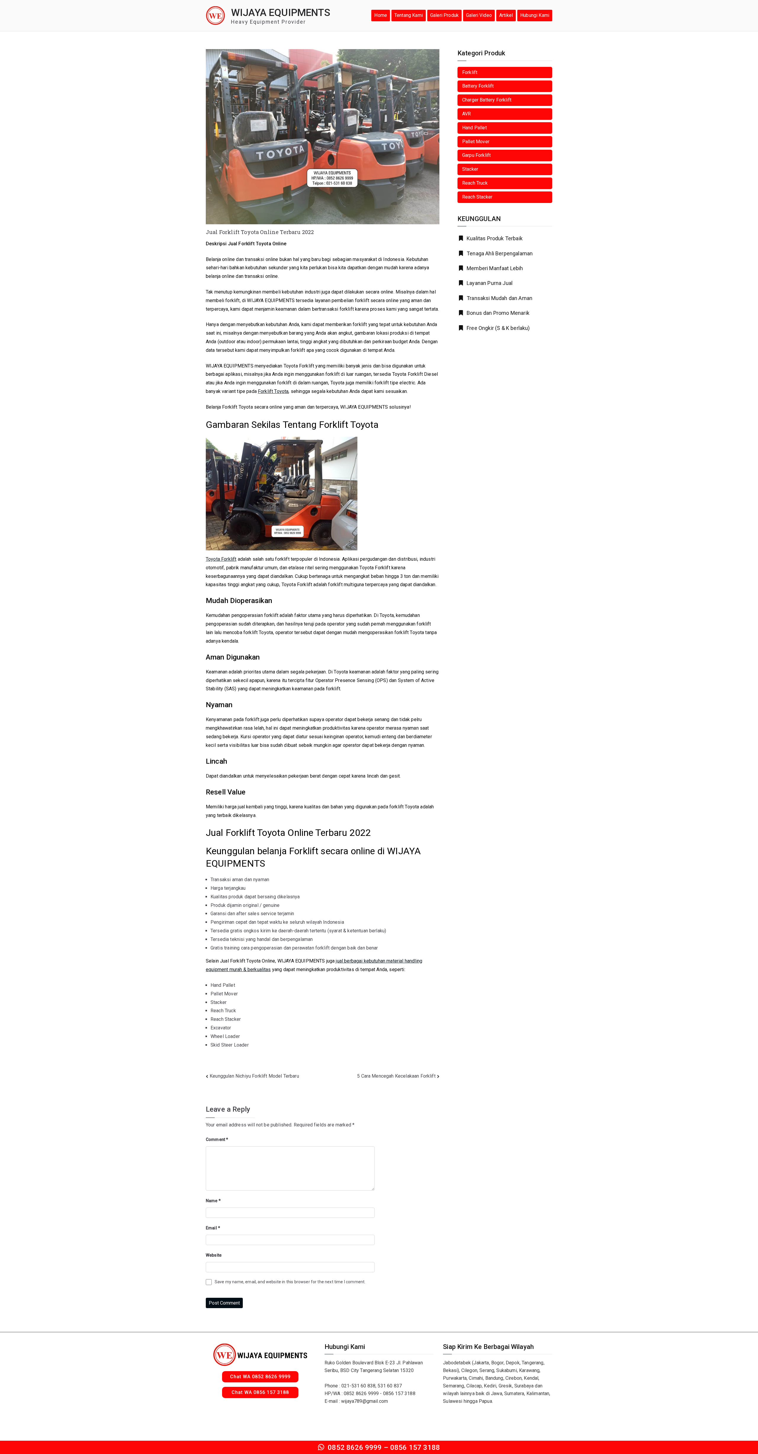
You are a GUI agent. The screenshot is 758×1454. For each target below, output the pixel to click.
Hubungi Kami (534, 15)
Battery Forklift (478, 86)
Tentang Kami (408, 15)
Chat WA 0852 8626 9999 (260, 1376)
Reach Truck (475, 183)
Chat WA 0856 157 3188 (260, 1392)
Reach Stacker (477, 197)
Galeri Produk (444, 15)
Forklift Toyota (273, 391)
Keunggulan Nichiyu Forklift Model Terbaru (254, 1076)
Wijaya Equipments (280, 12)
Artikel (506, 15)
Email (213, 1228)
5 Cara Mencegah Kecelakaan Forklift (396, 1076)
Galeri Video (479, 15)
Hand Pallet (474, 127)
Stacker (470, 169)
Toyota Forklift (221, 559)
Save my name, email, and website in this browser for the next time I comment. (290, 1281)
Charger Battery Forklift (486, 100)
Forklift (469, 72)
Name (213, 1200)
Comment (217, 1139)
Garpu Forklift (476, 155)
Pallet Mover (475, 141)
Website (213, 1255)
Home (380, 15)
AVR (466, 114)
